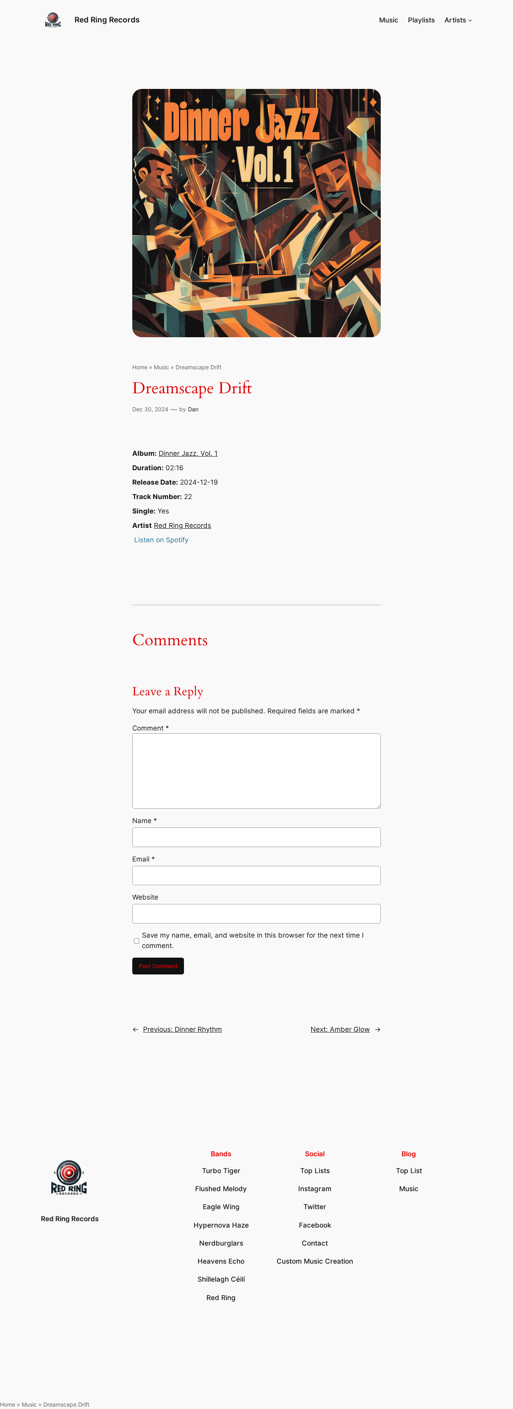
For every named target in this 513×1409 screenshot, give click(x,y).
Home (139, 367)
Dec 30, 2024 (150, 409)
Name (144, 821)
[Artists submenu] (470, 20)
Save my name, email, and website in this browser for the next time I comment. (253, 940)
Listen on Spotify (161, 540)
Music (161, 367)
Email (143, 859)
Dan (193, 409)
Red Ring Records (107, 19)
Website (145, 897)
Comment (150, 728)
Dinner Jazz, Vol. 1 (188, 453)
